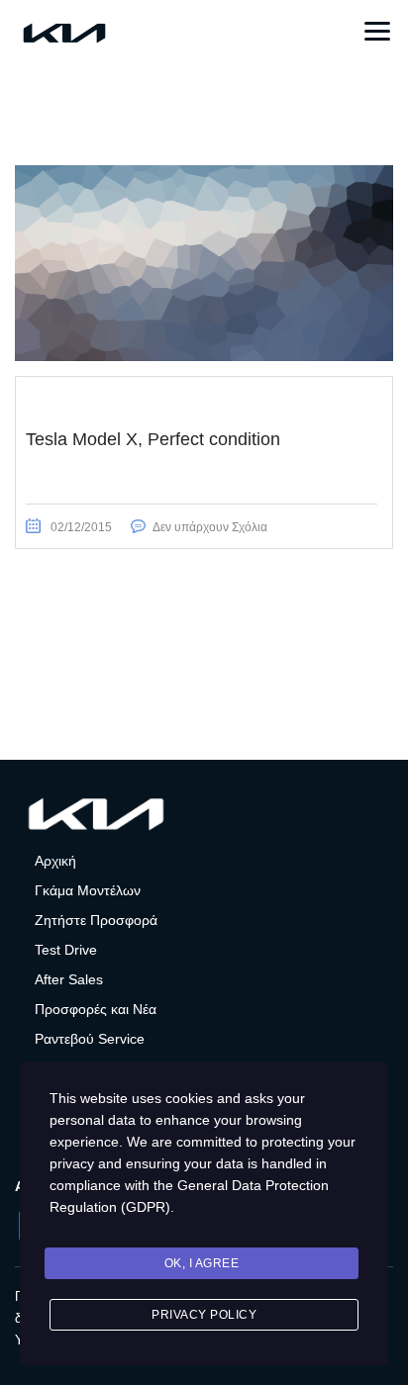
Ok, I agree (202, 1263)
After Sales (69, 979)
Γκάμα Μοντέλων (88, 890)
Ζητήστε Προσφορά (96, 920)
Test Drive (66, 950)
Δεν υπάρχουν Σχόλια (210, 527)
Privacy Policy (204, 1315)
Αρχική (55, 861)
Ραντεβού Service (90, 1039)
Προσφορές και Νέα (95, 1009)
